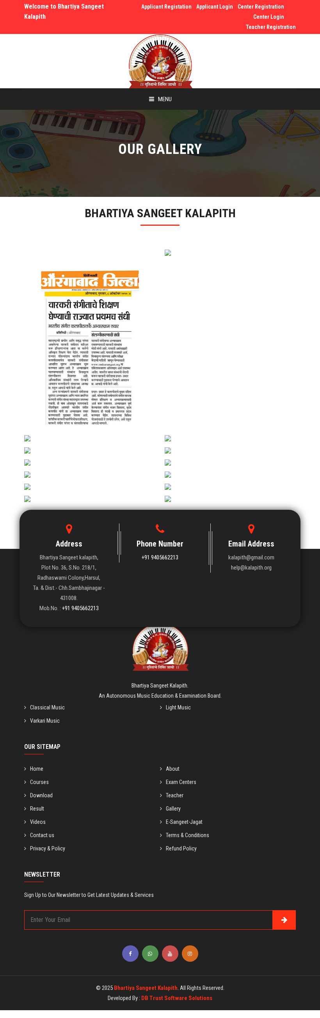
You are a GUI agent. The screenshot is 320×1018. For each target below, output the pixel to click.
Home (36, 769)
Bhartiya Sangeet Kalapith (146, 987)
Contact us (42, 835)
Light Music (178, 707)
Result (37, 808)
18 (89, 479)
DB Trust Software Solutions (176, 998)
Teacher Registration (271, 27)
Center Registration (261, 7)
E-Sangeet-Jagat (184, 822)
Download (41, 795)
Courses (39, 782)
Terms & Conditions (187, 835)
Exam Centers (181, 782)
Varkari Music (45, 721)
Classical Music (47, 707)
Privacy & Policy (47, 848)
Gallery (173, 808)
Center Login (268, 17)
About (173, 769)
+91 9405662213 (80, 608)
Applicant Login (214, 7)
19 (230, 479)
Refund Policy (181, 848)
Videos (38, 822)
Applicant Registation (166, 7)
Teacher (174, 795)
